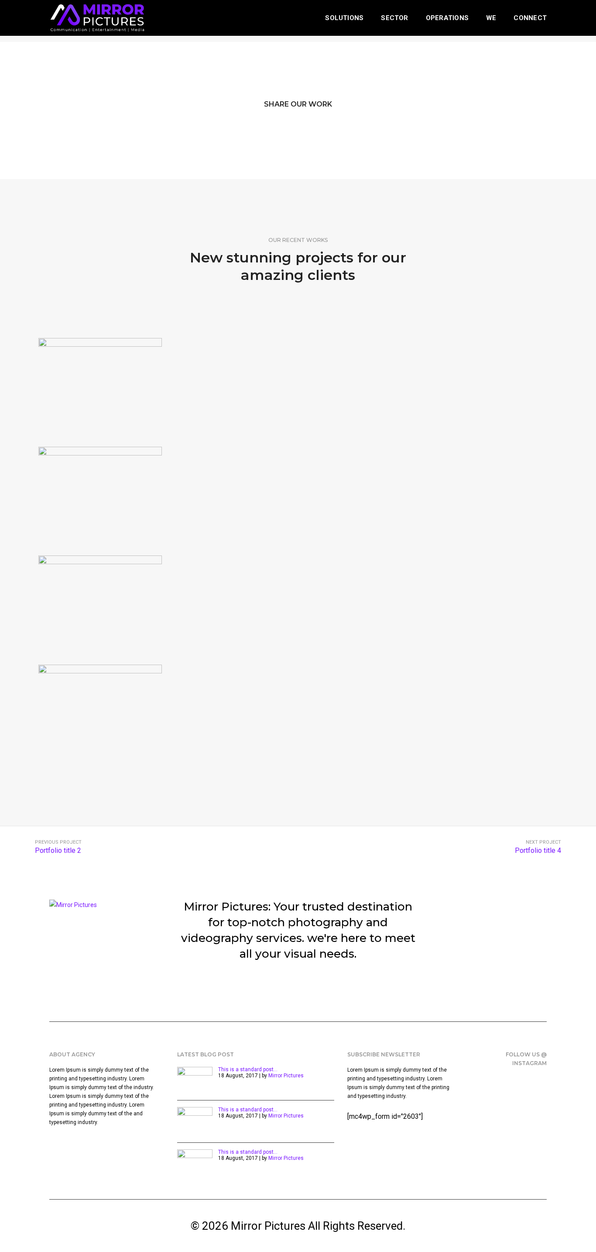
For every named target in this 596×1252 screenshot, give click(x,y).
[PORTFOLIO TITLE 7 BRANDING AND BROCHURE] (99, 497)
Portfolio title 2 (58, 850)
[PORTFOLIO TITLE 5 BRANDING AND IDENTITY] (99, 605)
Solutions (344, 18)
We (491, 18)
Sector (394, 18)
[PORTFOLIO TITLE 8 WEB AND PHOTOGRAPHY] (99, 388)
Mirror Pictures (286, 1076)
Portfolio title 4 (538, 850)
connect (530, 18)
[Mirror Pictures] (97, 17)
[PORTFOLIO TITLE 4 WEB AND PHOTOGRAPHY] (99, 715)
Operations (447, 18)
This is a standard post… (247, 1069)
